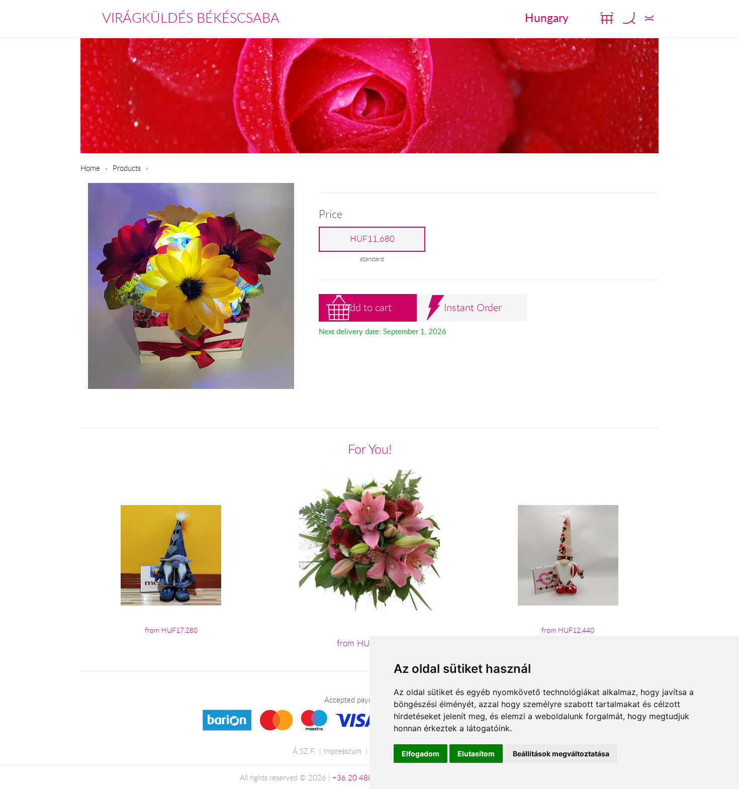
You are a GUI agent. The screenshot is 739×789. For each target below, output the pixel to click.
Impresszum (342, 751)
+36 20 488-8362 (363, 777)
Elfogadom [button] (420, 753)
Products (127, 168)
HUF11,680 (372, 238)
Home (90, 168)
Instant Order (473, 307)
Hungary (547, 17)
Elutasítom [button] (476, 753)
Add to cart (367, 307)
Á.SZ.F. (304, 751)
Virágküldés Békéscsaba (191, 18)
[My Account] (649, 18)
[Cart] (607, 18)
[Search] (629, 18)
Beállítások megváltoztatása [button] (561, 753)
